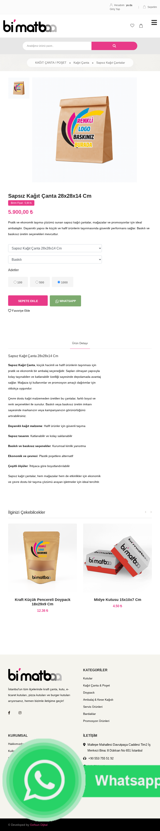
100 (19, 282)
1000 (64, 282)
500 (41, 282)
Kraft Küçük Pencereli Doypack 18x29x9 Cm (42, 602)
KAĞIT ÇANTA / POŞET (50, 62)
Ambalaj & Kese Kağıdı (98, 699)
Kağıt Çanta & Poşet (96, 685)
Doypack (89, 692)
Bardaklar (89, 713)
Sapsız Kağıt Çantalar (110, 62)
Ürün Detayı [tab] (80, 343)
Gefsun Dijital (39, 824)
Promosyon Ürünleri (96, 721)
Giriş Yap (115, 9)
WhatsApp (67, 301)
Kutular (87, 678)
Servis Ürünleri (92, 706)
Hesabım (119, 5)
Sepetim (152, 7)
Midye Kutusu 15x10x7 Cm (117, 600)
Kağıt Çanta (81, 62)
